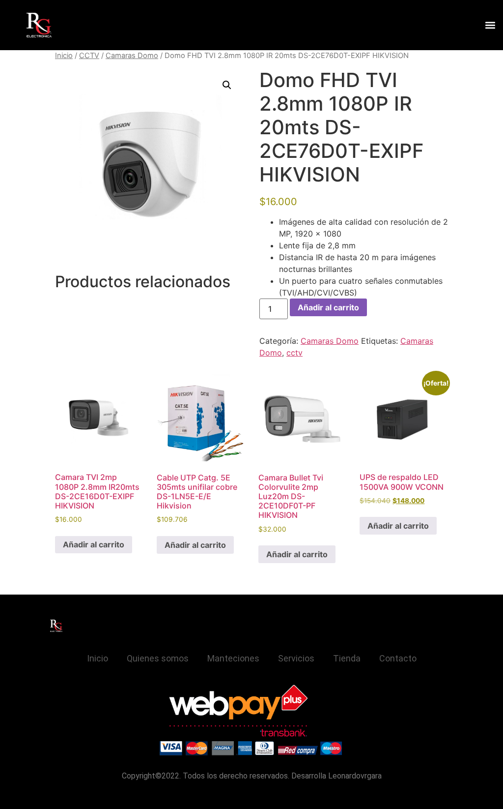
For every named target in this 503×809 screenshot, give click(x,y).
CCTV (89, 55)
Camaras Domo (132, 55)
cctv (294, 353)
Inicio (64, 55)
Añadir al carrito (328, 307)
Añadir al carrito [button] (93, 544)
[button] (490, 25)
